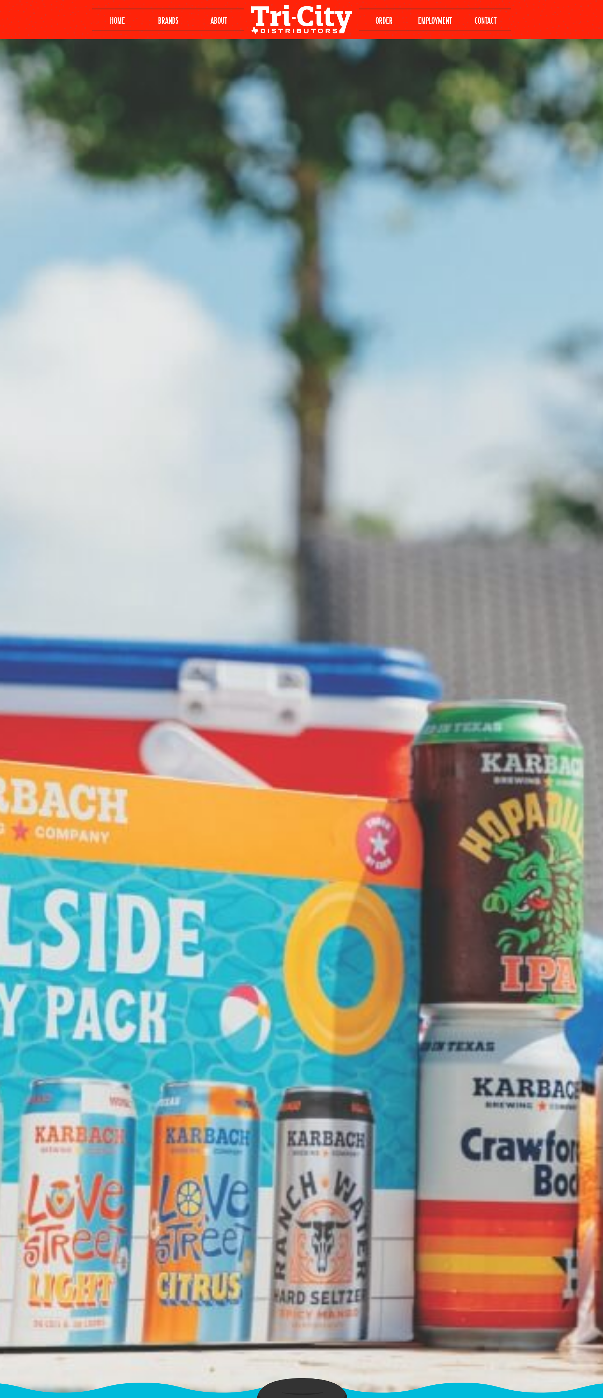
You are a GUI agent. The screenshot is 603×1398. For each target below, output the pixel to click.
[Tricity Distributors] (301, 19)
